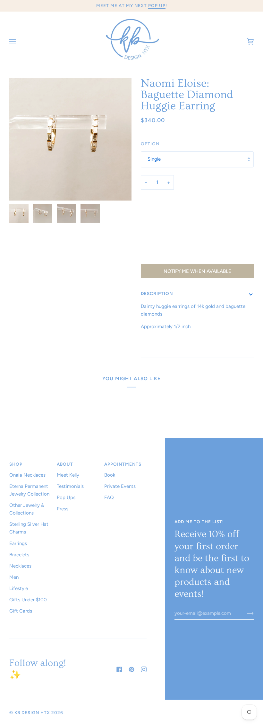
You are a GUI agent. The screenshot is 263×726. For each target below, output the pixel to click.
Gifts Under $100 (28, 600)
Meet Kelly (68, 475)
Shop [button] (15, 464)
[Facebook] (119, 669)
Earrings (18, 543)
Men (14, 577)
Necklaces (20, 566)
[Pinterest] (131, 669)
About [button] (65, 464)
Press (62, 509)
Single (154, 159)
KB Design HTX (32, 712)
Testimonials (70, 486)
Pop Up (156, 5)
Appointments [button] (122, 464)
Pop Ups (66, 497)
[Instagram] (144, 669)
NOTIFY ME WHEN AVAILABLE (197, 271)
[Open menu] (19, 42)
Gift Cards (20, 611)
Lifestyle (18, 588)
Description (157, 293)
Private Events (120, 486)
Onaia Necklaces (27, 475)
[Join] (245, 613)
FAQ (109, 497)
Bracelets (19, 555)
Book (109, 475)
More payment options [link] (166, 257)
